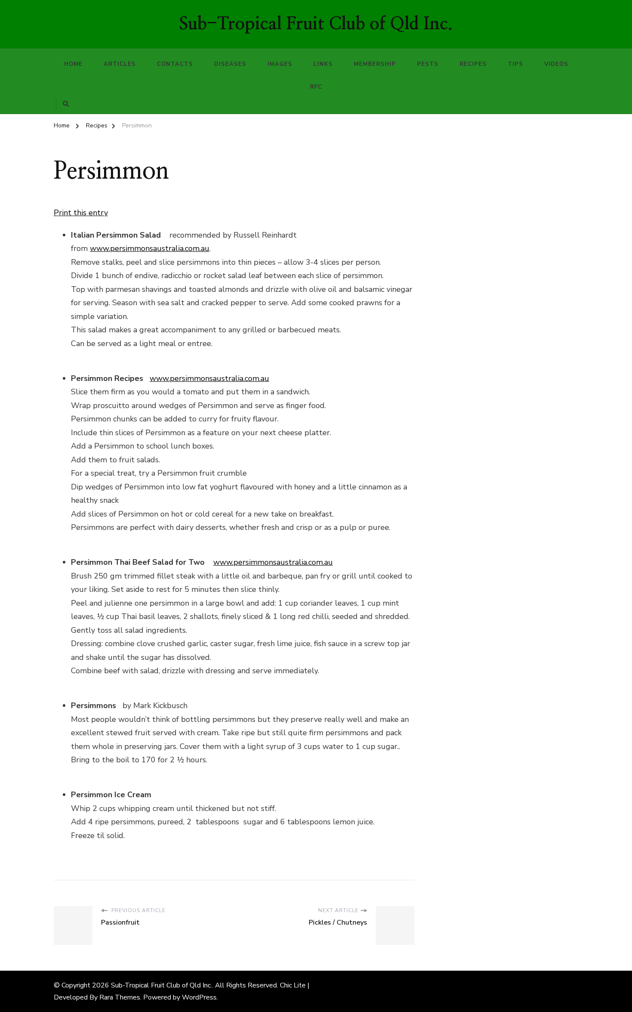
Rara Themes (119, 997)
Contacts (175, 64)
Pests (428, 64)
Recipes (473, 64)
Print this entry (81, 212)
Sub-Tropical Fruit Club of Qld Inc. (316, 24)
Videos (556, 64)
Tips (515, 64)
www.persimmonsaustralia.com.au (149, 248)
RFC (316, 87)
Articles (120, 64)
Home (73, 64)
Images (279, 64)
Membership (375, 64)
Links (323, 64)
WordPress (199, 997)
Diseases (230, 64)
